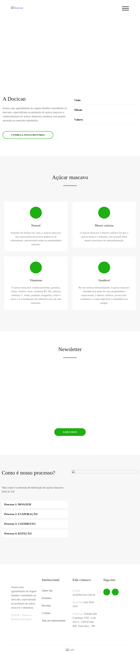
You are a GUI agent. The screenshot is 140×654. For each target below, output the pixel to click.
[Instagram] (115, 592)
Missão (78, 109)
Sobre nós (47, 590)
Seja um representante (53, 620)
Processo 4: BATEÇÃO (18, 533)
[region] (70, 47)
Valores (78, 119)
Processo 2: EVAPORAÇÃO (21, 514)
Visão (77, 100)
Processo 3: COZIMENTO (19, 523)
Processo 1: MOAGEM (17, 504)
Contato (46, 613)
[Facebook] (106, 592)
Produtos (46, 598)
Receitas (46, 605)
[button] (5, 46)
